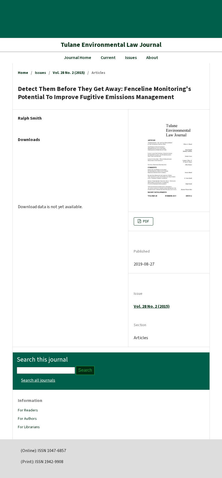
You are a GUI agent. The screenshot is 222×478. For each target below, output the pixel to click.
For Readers (28, 410)
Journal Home (77, 58)
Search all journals (38, 380)
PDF (145, 221)
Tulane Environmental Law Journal (111, 45)
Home (23, 73)
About (152, 58)
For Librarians (29, 427)
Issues (131, 58)
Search (85, 370)
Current (108, 58)
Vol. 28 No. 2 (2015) (69, 73)
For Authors (27, 418)
